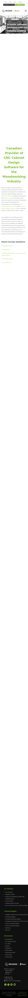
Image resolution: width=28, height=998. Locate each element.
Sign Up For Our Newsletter (13, 981)
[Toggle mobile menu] (26, 11)
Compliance (9, 995)
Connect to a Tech (9, 4)
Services (7, 930)
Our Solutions (9, 892)
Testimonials (8, 950)
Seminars (7, 928)
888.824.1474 (20, 4)
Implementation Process (12, 903)
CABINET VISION (6, 196)
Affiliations (8, 948)
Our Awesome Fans (10, 941)
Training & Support (10, 917)
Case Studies (8, 957)
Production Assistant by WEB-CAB (14, 896)
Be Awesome (9, 939)
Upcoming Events (10, 952)
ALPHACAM (6, 249)
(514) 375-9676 (9, 979)
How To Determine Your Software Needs (16, 905)
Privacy (14, 993)
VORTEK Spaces (8, 259)
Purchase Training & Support (13, 919)
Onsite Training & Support (12, 925)
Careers (7, 946)
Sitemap (9, 993)
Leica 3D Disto (7, 262)
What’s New (8, 954)
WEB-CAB (8, 198)
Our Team (8, 943)
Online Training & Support (12, 923)
